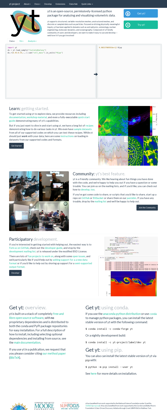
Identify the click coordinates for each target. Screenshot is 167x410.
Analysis (31, 41)
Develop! (15, 273)
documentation (17, 117)
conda (153, 313)
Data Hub (73, 4)
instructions (67, 136)
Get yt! (140, 13)
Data (11, 41)
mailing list (100, 201)
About (26, 4)
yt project (14, 3)
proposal (96, 406)
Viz (20, 41)
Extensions (60, 4)
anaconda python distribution (122, 313)
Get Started (16, 145)
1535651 (88, 406)
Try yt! (140, 24)
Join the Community (147, 207)
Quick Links (86, 4)
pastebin (131, 197)
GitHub (86, 197)
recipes (89, 125)
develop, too (88, 189)
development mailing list (22, 251)
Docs (36, 4)
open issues (79, 256)
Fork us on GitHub (19, 247)
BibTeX (14, 357)
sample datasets (83, 129)
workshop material (37, 117)
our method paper (54, 353)
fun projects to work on (40, 256)
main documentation (27, 342)
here (94, 373)
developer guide (53, 247)
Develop (48, 4)
